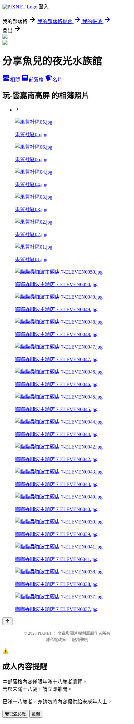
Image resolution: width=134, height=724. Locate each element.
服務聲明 (80, 639)
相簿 (15, 79)
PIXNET (45, 633)
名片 (57, 79)
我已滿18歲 (15, 714)
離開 (36, 714)
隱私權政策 (56, 639)
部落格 (37, 79)
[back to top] (7, 621)
